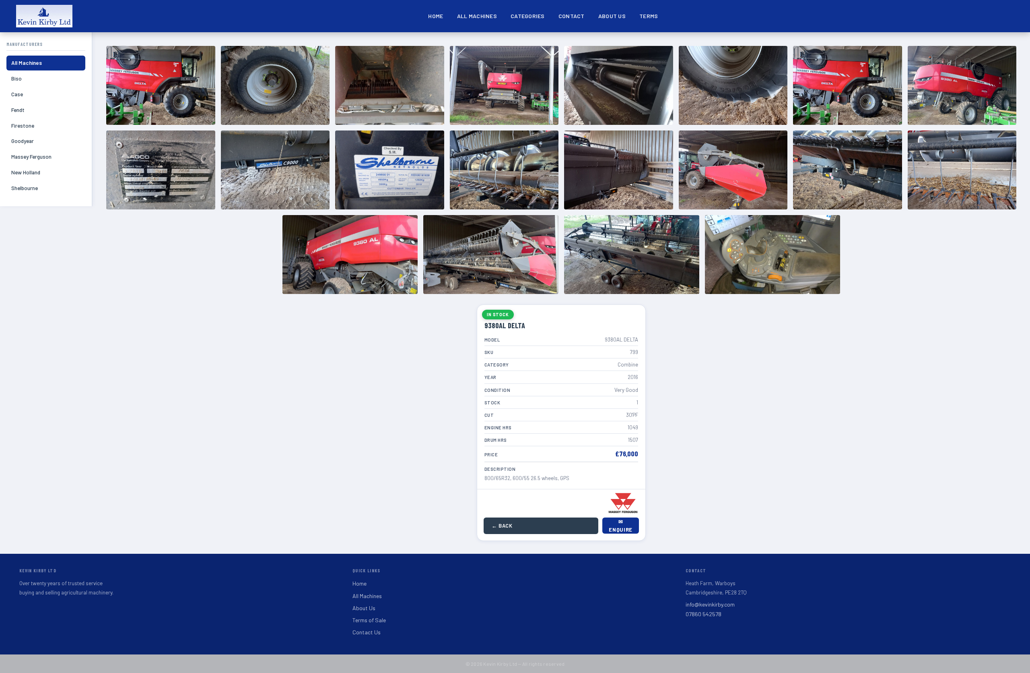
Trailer (775, 42)
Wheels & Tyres (811, 43)
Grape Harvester (658, 43)
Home (435, 15)
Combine (523, 42)
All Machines (477, 15)
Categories (528, 15)
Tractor (736, 42)
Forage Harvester (611, 43)
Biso (16, 78)
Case (17, 94)
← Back (502, 525)
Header (699, 42)
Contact (571, 15)
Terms (648, 15)
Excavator (565, 42)
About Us (612, 15)
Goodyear (22, 140)
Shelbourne (24, 187)
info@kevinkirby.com (710, 604)
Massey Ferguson (31, 156)
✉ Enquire (620, 525)
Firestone (22, 125)
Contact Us (366, 632)
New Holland (25, 172)
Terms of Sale (369, 620)
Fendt (18, 109)
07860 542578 (703, 614)
